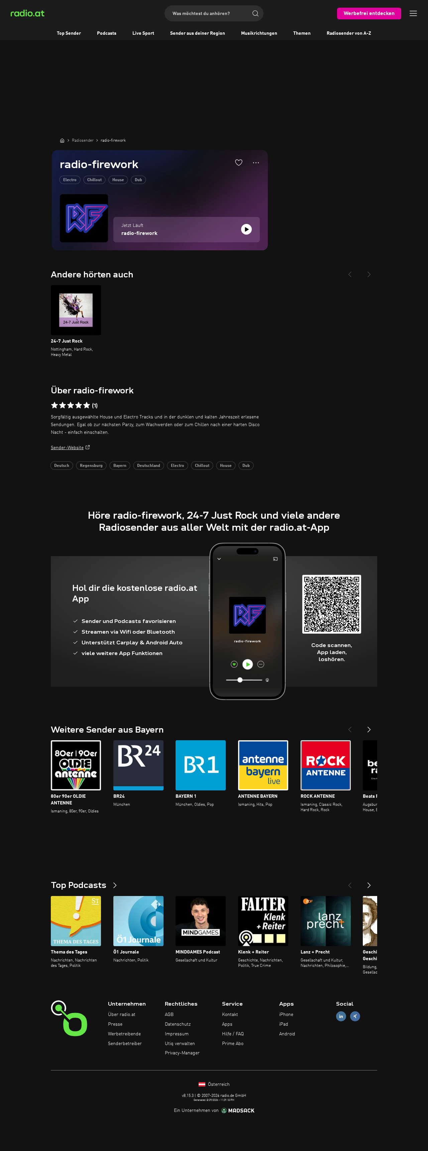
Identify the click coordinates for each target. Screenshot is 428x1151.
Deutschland (148, 466)
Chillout (94, 180)
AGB (169, 1014)
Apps (227, 1024)
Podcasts (106, 33)
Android (287, 1034)
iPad (283, 1024)
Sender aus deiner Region (197, 33)
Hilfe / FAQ (233, 1034)
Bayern (119, 466)
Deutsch (61, 466)
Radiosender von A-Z (349, 33)
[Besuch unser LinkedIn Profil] (341, 1016)
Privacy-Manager (182, 1053)
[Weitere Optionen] (256, 163)
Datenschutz (178, 1024)
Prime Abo (232, 1043)
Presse (115, 1024)
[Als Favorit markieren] (238, 162)
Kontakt (230, 1014)
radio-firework (139, 233)
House (118, 180)
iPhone (286, 1014)
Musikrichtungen (259, 33)
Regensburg (91, 466)
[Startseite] (62, 140)
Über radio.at (121, 1014)
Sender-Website (67, 447)
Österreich (218, 1084)
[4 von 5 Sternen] (79, 405)
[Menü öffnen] (413, 13)
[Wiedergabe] (246, 229)
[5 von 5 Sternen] (87, 405)
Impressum (177, 1034)
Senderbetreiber (125, 1043)
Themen (302, 33)
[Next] (369, 272)
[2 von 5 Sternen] (63, 405)
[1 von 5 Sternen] (54, 405)
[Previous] (350, 272)
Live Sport (143, 33)
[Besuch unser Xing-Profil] (355, 1016)
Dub (138, 180)
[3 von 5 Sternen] (71, 405)
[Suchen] (255, 13)
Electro (70, 180)
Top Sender (69, 33)
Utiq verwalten (180, 1043)
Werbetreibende (124, 1034)
